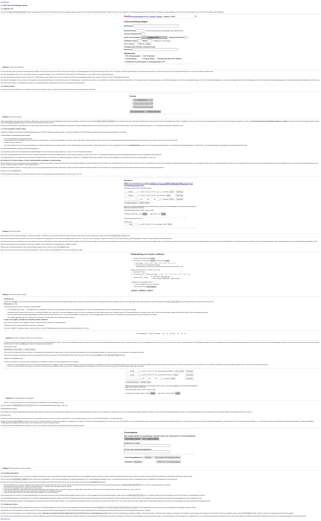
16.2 (250, 121)
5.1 (223, 12)
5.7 (24, 476)
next (2, 2)
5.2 (318, 80)
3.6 (154, 157)
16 (53, 235)
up (8, 2)
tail (5, 2)
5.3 (80, 174)
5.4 (43, 250)
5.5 (87, 328)
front (6, 519)
